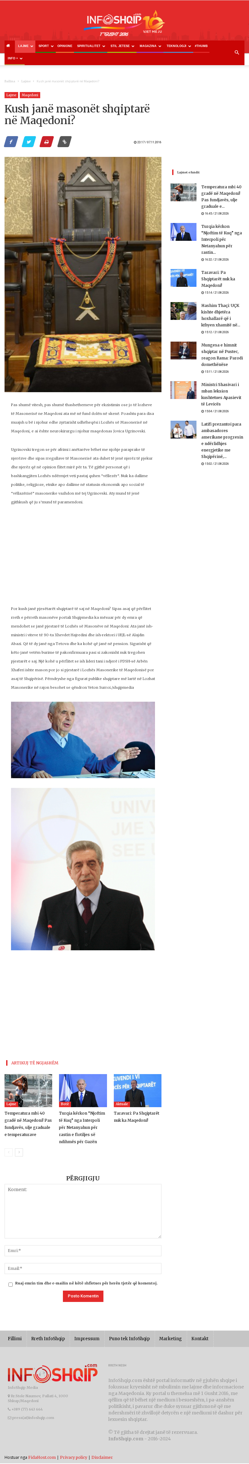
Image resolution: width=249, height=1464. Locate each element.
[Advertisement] (83, 559)
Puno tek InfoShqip (129, 1338)
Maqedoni (30, 95)
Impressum (87, 1338)
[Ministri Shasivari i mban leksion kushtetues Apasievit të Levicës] (183, 390)
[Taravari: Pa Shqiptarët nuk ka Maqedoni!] (137, 1090)
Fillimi (15, 1338)
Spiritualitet (89, 46)
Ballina (10, 81)
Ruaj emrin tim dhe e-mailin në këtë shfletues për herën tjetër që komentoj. (86, 1283)
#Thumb (201, 46)
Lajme (23, 46)
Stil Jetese (120, 46)
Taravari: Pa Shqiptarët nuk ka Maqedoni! (218, 279)
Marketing (170, 1338)
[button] (236, 53)
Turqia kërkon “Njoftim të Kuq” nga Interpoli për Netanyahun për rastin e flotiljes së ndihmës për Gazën (82, 1127)
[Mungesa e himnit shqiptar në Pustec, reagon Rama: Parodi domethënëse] (183, 350)
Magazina (148, 46)
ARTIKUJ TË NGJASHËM (34, 1062)
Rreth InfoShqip (48, 1338)
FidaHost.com (42, 1457)
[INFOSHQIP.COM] (124, 25)
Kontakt (199, 1338)
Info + (13, 58)
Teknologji (176, 46)
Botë (65, 1104)
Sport (44, 46)
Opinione (64, 46)
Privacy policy (73, 1457)
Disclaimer (102, 1457)
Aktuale (122, 1104)
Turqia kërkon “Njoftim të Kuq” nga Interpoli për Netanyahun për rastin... (221, 239)
